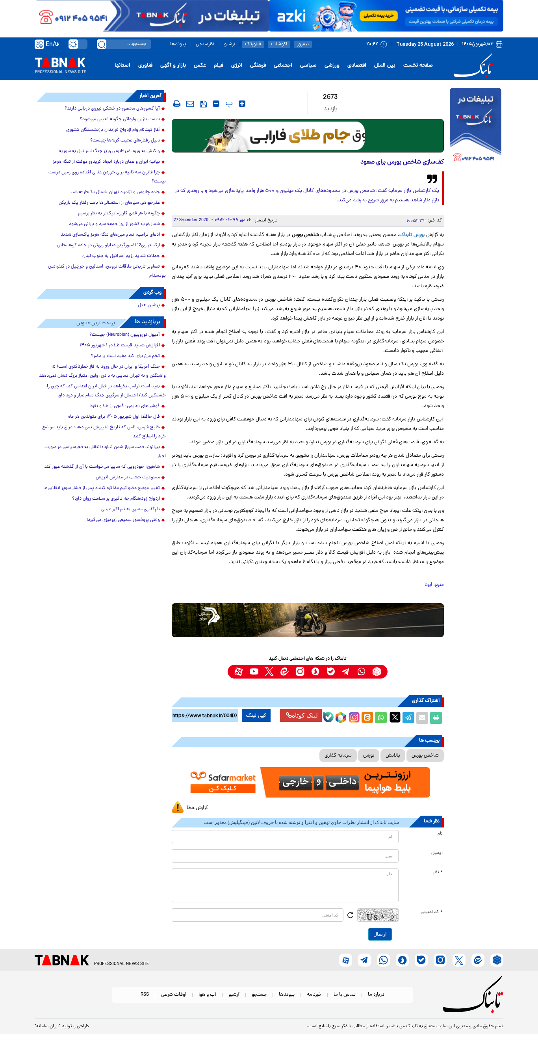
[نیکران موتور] (308, 620)
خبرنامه (314, 994)
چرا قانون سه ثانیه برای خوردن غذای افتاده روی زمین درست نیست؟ (107, 177)
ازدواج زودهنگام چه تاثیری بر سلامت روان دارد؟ (116, 498)
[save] (203, 104)
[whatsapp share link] (381, 718)
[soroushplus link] (315, 672)
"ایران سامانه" (47, 1026)
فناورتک (253, 44)
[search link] (101, 44)
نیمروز (303, 44)
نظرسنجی (205, 44)
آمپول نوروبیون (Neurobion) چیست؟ (124, 334)
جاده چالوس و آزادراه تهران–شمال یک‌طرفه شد (115, 192)
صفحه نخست (418, 65)
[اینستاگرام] (353, 716)
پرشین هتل (149, 305)
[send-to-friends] (190, 104)
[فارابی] (308, 135)
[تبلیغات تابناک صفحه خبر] (475, 127)
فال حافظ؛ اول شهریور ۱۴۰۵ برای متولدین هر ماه (114, 416)
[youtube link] (254, 672)
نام (440, 833)
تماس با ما (345, 994)
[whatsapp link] (361, 672)
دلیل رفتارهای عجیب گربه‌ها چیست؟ (125, 140)
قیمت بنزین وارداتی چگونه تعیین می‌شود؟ (120, 119)
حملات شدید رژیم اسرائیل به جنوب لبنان (121, 256)
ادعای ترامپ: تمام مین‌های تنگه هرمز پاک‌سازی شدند (110, 234)
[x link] (269, 672)
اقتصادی (356, 65)
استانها (122, 65)
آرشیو (229, 44)
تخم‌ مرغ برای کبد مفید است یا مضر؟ (125, 356)
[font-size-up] (242, 104)
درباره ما (376, 994)
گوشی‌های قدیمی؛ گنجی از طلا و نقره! (124, 406)
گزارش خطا (197, 808)
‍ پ (228, 103)
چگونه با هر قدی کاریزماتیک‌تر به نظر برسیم (119, 213)
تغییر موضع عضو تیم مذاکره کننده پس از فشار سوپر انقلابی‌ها (101, 488)
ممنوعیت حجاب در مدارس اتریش (128, 477)
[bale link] (331, 672)
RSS (145, 994)
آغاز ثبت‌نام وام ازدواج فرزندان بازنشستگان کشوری (113, 130)
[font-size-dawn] (216, 104)
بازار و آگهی (173, 65)
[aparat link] (238, 672)
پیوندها (178, 44)
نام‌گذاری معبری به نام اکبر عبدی (130, 509)
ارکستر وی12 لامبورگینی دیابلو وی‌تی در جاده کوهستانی (108, 245)
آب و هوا (207, 994)
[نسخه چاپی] (436, 718)
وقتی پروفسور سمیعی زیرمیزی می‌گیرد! (123, 520)
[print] (176, 104)
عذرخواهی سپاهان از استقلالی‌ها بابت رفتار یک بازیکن (109, 202)
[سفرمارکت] (307, 782)
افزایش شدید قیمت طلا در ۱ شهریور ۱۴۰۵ (120, 345)
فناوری (145, 65)
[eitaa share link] (367, 718)
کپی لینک (256, 715)
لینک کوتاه (305, 715)
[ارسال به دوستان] (422, 718)
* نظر (438, 872)
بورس (368, 755)
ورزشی (332, 65)
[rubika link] (377, 672)
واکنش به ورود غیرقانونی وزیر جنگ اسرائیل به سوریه (109, 151)
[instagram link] (300, 672)
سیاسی (308, 65)
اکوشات (279, 44)
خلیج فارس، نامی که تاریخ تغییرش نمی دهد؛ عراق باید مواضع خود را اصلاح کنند (104, 432)
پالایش (393, 755)
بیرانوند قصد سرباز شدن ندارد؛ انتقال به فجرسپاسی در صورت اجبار (105, 452)
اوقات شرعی (173, 994)
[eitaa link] (284, 672)
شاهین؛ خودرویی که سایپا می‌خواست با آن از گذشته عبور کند (102, 466)
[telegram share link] (408, 718)
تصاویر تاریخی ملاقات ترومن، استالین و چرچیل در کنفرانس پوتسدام (107, 271)
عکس (200, 65)
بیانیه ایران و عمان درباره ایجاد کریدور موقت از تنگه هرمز (106, 161)
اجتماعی (283, 65)
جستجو (259, 994)
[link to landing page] (474, 65)
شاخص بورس (425, 755)
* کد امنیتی (432, 912)
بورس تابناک (412, 235)
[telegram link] (346, 672)
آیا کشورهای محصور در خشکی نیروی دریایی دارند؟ (112, 108)
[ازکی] (386, 16)
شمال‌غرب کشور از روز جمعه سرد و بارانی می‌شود (114, 224)
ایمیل (437, 853)
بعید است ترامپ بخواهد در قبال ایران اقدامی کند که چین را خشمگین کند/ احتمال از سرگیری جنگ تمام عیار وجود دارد (106, 391)
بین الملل (384, 65)
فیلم (218, 65)
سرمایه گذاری (338, 755)
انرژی (236, 65)
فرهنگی (258, 65)
